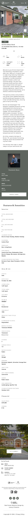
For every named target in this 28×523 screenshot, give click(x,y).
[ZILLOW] (17, 498)
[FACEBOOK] (10, 498)
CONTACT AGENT (14, 194)
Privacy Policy (20, 514)
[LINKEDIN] (14, 498)
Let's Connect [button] (14, 451)
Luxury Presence (14, 507)
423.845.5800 (7, 469)
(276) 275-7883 (6, 180)
